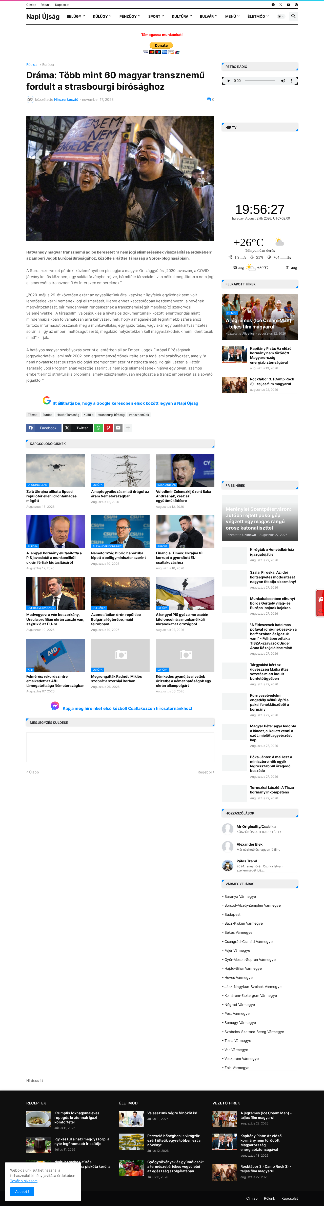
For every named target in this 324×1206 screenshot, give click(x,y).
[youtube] (288, 4)
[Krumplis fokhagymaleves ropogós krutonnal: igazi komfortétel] (38, 1119)
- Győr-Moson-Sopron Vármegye (249, 959)
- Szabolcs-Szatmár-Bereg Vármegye (253, 1031)
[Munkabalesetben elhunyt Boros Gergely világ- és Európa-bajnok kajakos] (234, 604)
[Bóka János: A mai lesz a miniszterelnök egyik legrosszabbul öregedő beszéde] (234, 763)
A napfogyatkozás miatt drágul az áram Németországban (120, 493)
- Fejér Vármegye (236, 950)
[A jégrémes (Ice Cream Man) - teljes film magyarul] (224, 1119)
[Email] (118, 428)
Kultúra (180, 16)
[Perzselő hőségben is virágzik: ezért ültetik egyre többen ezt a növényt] (131, 1142)
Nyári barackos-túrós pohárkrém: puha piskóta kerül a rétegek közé (82, 1166)
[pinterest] (296, 4)
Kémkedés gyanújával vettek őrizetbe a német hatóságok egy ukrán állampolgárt (183, 681)
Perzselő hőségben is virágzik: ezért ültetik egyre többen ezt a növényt (173, 1140)
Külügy (100, 16)
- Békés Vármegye (237, 932)
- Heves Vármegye (237, 977)
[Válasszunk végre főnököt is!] (131, 1119)
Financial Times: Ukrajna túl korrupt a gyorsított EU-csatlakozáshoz (180, 557)
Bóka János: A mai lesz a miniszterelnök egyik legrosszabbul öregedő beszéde (271, 764)
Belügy (74, 16)
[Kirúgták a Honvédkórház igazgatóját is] (234, 555)
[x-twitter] (280, 4)
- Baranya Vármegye (239, 896)
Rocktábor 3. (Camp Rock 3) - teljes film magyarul (272, 381)
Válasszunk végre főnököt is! (172, 1113)
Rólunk (46, 5)
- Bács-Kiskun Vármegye (242, 923)
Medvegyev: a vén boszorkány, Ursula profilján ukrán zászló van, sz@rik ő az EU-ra (55, 619)
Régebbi (205, 772)
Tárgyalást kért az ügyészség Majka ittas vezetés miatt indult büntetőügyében (269, 672)
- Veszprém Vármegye (240, 1058)
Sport (154, 16)
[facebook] (273, 4)
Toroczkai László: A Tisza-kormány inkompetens (273, 789)
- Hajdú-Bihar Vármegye (242, 968)
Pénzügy (128, 16)
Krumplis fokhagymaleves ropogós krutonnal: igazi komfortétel (76, 1117)
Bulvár (207, 16)
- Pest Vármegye (236, 1013)
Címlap (31, 5)
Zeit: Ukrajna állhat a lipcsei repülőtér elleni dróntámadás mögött (51, 496)
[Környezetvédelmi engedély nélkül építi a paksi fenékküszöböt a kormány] (234, 701)
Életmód (256, 16)
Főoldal (32, 65)
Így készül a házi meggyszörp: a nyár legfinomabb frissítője (81, 1141)
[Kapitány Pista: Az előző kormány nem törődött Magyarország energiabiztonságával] (234, 354)
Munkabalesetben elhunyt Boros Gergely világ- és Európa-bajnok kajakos (272, 603)
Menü (230, 16)
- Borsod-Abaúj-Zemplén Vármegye (251, 905)
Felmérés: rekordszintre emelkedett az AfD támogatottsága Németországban (55, 681)
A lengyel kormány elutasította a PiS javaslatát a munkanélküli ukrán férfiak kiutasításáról (54, 557)
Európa (48, 65)
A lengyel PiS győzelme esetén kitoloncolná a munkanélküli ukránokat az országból (182, 619)
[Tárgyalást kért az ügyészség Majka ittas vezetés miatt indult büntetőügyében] (234, 671)
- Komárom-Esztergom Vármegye (249, 995)
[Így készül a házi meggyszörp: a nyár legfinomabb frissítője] (38, 1145)
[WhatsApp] (98, 428)
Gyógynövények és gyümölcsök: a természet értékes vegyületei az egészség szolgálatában (175, 1166)
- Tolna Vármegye (236, 1040)
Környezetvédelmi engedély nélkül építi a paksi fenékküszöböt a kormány (269, 702)
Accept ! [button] (22, 1191)
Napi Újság (43, 16)
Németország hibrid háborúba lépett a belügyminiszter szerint (118, 555)
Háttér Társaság (68, 415)
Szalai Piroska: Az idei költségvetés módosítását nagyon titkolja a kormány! (273, 576)
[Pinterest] (108, 428)
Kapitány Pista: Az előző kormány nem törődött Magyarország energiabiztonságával (271, 355)
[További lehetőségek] (128, 428)
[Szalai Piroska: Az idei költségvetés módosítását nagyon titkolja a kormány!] (234, 578)
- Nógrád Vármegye (238, 1004)
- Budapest (231, 914)
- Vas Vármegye (235, 1049)
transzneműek (139, 415)
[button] (281, 16)
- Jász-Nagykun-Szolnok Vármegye (251, 986)
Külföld (88, 415)
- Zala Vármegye (235, 1067)
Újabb (34, 772)
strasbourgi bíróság (111, 415)
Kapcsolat (62, 5)
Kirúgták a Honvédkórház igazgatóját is (272, 551)
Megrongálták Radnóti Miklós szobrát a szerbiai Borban (116, 678)
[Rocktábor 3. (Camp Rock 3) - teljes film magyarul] (234, 385)
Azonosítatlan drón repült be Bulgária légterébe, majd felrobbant (116, 619)
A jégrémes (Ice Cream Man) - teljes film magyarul (266, 1115)
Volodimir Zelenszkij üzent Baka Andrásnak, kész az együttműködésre (183, 496)
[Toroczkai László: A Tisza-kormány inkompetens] (234, 793)
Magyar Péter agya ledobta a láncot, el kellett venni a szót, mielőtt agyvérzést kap (273, 733)
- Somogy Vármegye (239, 1022)
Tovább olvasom (23, 1181)
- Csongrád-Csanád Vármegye (247, 941)
